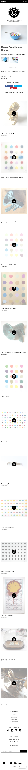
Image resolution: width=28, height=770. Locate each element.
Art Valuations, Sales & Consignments (14, 715)
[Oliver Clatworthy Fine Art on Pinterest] (16, 731)
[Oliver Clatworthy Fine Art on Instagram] (20, 731)
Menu (4, 1)
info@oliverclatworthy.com (14, 741)
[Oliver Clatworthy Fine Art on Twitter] (8, 731)
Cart (25, 1)
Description (13, 67)
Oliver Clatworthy (14, 717)
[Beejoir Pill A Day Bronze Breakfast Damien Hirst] (14, 34)
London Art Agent (14, 719)
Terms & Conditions (14, 721)
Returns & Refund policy (14, 723)
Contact (14, 714)
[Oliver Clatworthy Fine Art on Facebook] (12, 731)
